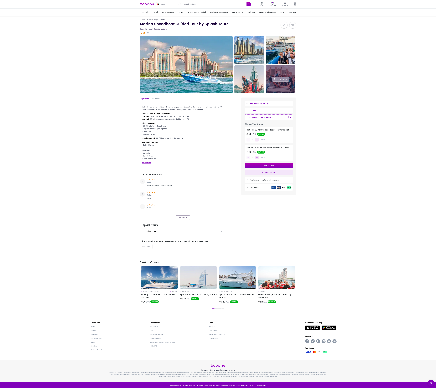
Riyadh (93, 327)
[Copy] (289, 117)
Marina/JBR (146, 246)
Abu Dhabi (94, 346)
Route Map (146, 163)
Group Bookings (155, 338)
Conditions (155, 99)
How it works (154, 327)
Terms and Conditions (217, 334)
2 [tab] (216, 308)
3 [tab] (219, 308)
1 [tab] (213, 308)
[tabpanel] (159, 286)
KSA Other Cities (96, 338)
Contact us (213, 331)
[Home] (147, 4)
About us (212, 327)
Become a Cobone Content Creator (162, 342)
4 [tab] (223, 308)
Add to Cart (269, 166)
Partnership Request (157, 334)
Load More (182, 217)
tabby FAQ (153, 346)
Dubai (142, 20)
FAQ (151, 331)
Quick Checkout (268, 172)
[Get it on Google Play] (329, 327)
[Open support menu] (431, 383)
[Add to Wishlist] (292, 25)
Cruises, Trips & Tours (156, 20)
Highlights (144, 99)
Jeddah (93, 331)
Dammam (94, 334)
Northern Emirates (97, 350)
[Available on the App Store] (312, 327)
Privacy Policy (213, 338)
